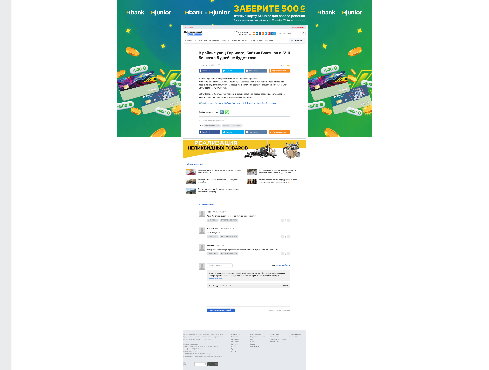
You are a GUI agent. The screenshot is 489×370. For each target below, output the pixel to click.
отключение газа (212, 126)
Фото (252, 342)
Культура (236, 40)
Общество (225, 40)
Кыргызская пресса (257, 337)
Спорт (245, 40)
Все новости (190, 40)
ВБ (219, 65)
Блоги (252, 339)
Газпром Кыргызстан (232, 126)
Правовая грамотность (277, 339)
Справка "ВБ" (274, 342)
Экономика (214, 40)
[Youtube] (269, 33)
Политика (202, 40)
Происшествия (256, 40)
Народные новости (257, 334)
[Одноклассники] (263, 33)
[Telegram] (274, 33)
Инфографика (255, 346)
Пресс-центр (293, 337)
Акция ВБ (269, 40)
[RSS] (254, 33)
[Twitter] (266, 33)
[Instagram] (271, 33)
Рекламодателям (298, 27)
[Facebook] (260, 33)
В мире (233, 351)
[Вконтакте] (257, 33)
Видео (252, 344)
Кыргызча (189, 27)
